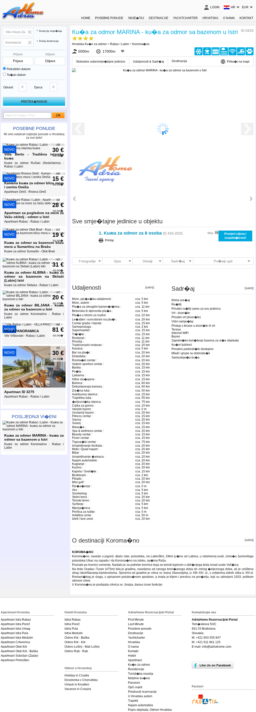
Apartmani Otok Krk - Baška (19, 651)
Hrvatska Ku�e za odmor (89, 44)
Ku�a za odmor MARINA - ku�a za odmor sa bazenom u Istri (155, 32)
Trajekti (133, 700)
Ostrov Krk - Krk (75, 642)
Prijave (18, 54)
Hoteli (132, 655)
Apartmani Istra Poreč (15, 624)
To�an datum (16, 75)
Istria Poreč (72, 624)
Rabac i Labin (119, 44)
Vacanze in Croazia (77, 689)
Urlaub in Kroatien (76, 684)
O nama (229, 18)
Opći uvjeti (135, 687)
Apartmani (135, 660)
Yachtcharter (185, 18)
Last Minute (136, 624)
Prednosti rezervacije (142, 691)
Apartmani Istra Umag (15, 628)
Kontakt (246, 18)
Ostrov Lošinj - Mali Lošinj (82, 646)
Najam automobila (140, 705)
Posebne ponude (34, 128)
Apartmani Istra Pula (14, 633)
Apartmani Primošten (15, 660)
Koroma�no (141, 44)
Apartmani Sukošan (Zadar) (19, 655)
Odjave (50, 54)
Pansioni (134, 682)
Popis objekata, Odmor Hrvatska (150, 709)
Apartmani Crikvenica (15, 642)
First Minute (136, 619)
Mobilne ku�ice (139, 678)
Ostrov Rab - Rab (76, 651)
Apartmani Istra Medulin (17, 637)
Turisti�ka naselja (140, 673)
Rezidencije (136, 669)
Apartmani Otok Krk (14, 646)
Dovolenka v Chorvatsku (81, 680)
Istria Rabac (72, 619)
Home (85, 18)
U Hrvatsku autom (140, 696)
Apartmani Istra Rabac (16, 619)
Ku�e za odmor (139, 664)
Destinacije (158, 18)
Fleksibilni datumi (18, 69)
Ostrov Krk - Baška (77, 637)
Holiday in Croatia (76, 675)
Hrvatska (210, 18)
